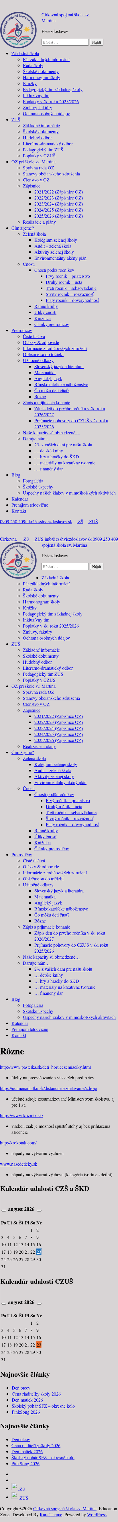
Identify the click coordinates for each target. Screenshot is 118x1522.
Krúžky (30, 83)
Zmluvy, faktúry (37, 107)
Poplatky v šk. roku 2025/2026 (51, 101)
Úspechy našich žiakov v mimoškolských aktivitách (69, 493)
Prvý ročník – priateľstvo (68, 276)
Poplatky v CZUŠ (39, 156)
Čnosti (29, 264)
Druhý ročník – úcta (64, 282)
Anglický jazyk (48, 378)
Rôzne (40, 396)
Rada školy (33, 65)
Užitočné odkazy (38, 360)
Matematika (45, 372)
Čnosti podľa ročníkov (54, 270)
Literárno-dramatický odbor (48, 143)
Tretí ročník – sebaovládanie (71, 288)
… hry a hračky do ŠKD (56, 457)
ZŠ (80, 521)
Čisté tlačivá (34, 336)
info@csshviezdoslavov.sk (48, 521)
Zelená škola (34, 234)
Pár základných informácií (46, 59)
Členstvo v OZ (36, 180)
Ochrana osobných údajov (46, 113)
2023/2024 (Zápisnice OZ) (58, 204)
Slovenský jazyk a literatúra (59, 366)
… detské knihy (48, 451)
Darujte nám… (36, 438)
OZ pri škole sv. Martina (33, 162)
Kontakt (18, 511)
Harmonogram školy (41, 77)
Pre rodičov (21, 330)
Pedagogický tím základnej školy (52, 89)
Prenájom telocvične (29, 505)
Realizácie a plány (39, 222)
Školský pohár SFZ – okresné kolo (43, 1406)
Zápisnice (31, 186)
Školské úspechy (38, 487)
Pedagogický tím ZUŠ (43, 149)
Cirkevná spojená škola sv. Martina (43, 542)
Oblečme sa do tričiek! (43, 354)
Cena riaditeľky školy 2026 (36, 1394)
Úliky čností (45, 312)
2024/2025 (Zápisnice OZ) (58, 210)
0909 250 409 (12, 521)
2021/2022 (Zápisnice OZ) (58, 192)
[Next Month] (39, 1211)
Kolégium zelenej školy (55, 240)
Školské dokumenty (41, 71)
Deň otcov (21, 1388)
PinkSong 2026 (26, 1412)
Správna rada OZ (38, 168)
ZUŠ (15, 119)
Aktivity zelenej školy (54, 252)
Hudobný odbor (37, 137)
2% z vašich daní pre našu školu (63, 444)
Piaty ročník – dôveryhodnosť (72, 300)
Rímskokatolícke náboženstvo (61, 384)
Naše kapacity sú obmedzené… (51, 432)
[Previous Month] (3, 1211)
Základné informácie (41, 125)
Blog (15, 475)
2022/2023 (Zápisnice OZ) (58, 198)
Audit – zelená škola (52, 246)
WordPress (97, 1514)
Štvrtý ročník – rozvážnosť (69, 294)
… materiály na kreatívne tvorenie (64, 463)
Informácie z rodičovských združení (55, 348)
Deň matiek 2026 (27, 1400)
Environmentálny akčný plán (60, 258)
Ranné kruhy (46, 306)
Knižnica (42, 318)
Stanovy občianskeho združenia (51, 174)
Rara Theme (51, 1514)
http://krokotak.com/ (18, 1143)
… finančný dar (48, 469)
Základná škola (25, 53)
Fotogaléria (33, 481)
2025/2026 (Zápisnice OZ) (58, 216)
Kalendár (19, 499)
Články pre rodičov (51, 324)
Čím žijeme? (22, 228)
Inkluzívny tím (36, 95)
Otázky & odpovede (41, 342)
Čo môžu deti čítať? (51, 390)
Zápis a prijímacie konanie (46, 402)
